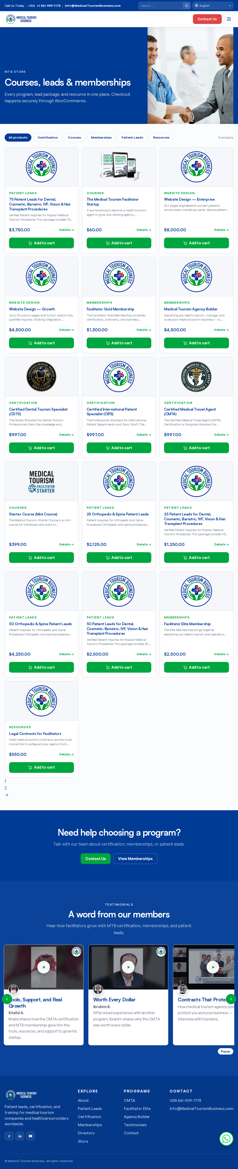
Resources (161, 137)
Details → (66, 230)
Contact (131, 1133)
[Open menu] (229, 19)
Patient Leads (132, 137)
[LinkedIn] (19, 1136)
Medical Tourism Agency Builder (191, 309)
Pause (225, 1051)
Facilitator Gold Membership (110, 309)
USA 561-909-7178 (185, 1100)
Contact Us (207, 19)
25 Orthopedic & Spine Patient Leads (118, 514)
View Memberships (135, 858)
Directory (86, 1133)
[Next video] (231, 999)
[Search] (186, 5)
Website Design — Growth (32, 309)
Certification (48, 137)
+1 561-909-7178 (48, 5)
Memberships (101, 137)
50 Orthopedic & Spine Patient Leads (40, 623)
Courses (74, 137)
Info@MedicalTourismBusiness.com (93, 5)
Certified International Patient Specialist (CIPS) (112, 411)
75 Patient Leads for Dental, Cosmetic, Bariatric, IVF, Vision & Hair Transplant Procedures (40, 204)
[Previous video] (7, 999)
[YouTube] (30, 1136)
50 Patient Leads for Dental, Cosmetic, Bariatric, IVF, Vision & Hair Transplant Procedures (117, 628)
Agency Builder (137, 1116)
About (83, 1100)
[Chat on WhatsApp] (226, 1139)
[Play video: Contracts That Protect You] (128, 967)
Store (83, 1141)
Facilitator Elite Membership (187, 623)
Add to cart (44, 243)
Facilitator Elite (137, 1108)
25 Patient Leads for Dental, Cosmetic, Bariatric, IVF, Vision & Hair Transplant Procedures (195, 519)
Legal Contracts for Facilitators (35, 733)
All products (18, 137)
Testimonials (135, 1125)
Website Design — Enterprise (189, 199)
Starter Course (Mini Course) (33, 514)
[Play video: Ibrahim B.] (43, 967)
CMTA (129, 1100)
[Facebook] (9, 1136)
